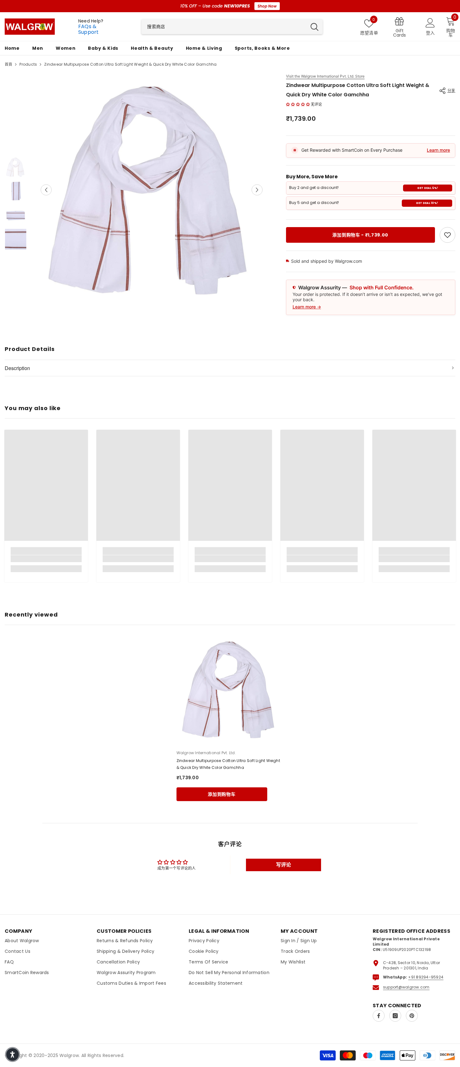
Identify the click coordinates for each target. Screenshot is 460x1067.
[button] (46, 189)
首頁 (8, 64)
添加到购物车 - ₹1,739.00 (360, 235)
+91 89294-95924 (425, 977)
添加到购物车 (221, 794)
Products (28, 64)
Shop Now (267, 6)
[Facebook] (379, 1016)
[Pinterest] (412, 1016)
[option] (151, 189)
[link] (447, 235)
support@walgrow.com (406, 987)
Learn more (438, 150)
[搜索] (232, 26)
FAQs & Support (88, 29)
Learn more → (307, 306)
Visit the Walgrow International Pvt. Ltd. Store (325, 76)
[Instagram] (395, 1016)
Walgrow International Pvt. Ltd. (206, 752)
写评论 (283, 864)
